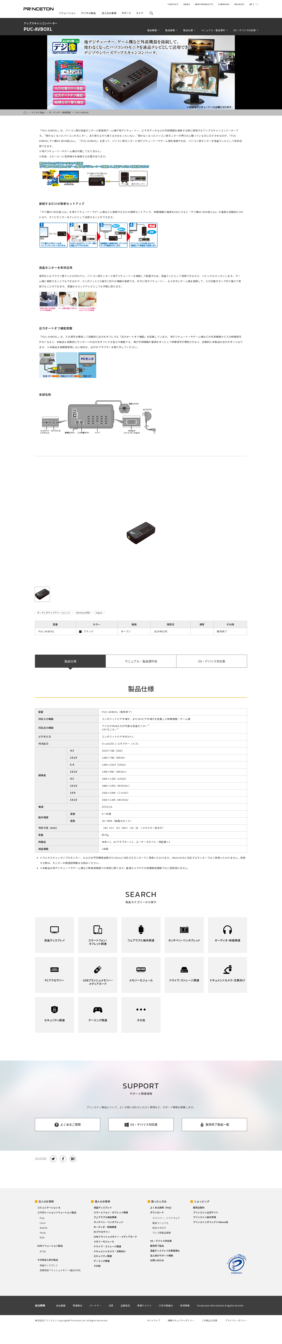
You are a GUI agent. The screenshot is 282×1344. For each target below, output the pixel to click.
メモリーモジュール (104, 1241)
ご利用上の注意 (209, 1320)
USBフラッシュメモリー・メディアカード (115, 1236)
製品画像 (170, 30)
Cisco (43, 1222)
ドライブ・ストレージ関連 (107, 1246)
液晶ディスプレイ (49, 1265)
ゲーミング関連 (102, 1261)
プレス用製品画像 (161, 1232)
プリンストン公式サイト (205, 1212)
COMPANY (223, 4)
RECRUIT (239, 4)
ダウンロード (157, 1212)
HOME (25, 112)
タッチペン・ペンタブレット (108, 1222)
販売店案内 (198, 1207)
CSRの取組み (166, 1305)
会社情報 (40, 1305)
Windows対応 (83, 612)
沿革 (111, 1305)
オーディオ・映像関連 (60, 112)
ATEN (43, 1251)
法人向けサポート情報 (161, 1255)
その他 (97, 1265)
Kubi (42, 1237)
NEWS (186, 4)
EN (257, 4)
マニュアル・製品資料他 (141, 661)
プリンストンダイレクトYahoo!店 (210, 1222)
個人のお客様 (102, 1201)
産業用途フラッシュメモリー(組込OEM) (60, 1270)
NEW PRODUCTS (204, 4)
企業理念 (125, 1305)
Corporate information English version (220, 1305)
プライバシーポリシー (236, 1320)
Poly (42, 1218)
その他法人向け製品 (47, 1259)
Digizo (99, 612)
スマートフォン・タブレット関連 (111, 1212)
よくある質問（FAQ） (161, 1207)
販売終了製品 (157, 1245)
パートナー (95, 1305)
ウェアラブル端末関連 (105, 1217)
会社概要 (60, 1305)
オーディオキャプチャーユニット (53, 612)
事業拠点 (77, 1305)
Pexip (43, 1232)
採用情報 (185, 1305)
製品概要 (152, 30)
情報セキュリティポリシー (181, 1320)
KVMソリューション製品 (50, 1245)
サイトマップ (153, 1320)
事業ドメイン (144, 1305)
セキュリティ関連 (103, 1256)
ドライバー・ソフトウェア (166, 1218)
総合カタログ (159, 1227)
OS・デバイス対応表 (211, 661)
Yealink (43, 1227)
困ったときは (159, 1201)
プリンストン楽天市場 (204, 1217)
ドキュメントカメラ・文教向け (110, 1251)
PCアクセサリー (102, 1231)
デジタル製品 (38, 112)
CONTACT (173, 4)
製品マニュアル (160, 1222)
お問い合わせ (157, 1260)
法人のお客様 (46, 1201)
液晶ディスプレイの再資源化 (165, 1250)
